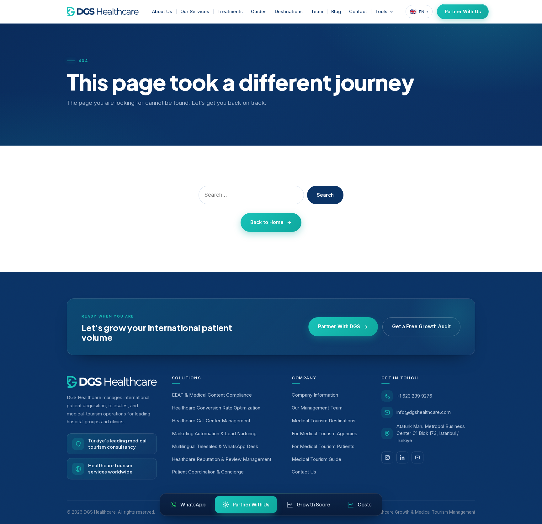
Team (317, 11)
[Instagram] (387, 457)
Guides (259, 11)
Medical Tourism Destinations (323, 421)
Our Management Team (317, 408)
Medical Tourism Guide (316, 459)
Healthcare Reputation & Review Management (221, 459)
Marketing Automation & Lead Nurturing (214, 433)
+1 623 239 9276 (414, 396)
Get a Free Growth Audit (421, 326)
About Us (162, 11)
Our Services (194, 11)
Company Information (315, 395)
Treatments (230, 11)
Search (325, 195)
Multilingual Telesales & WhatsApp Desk (215, 446)
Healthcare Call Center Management (211, 421)
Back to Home (267, 222)
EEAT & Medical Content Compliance (212, 395)
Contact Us (304, 472)
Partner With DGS (339, 326)
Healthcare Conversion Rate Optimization (216, 408)
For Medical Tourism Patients (323, 446)
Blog (336, 11)
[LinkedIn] (402, 457)
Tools (381, 11)
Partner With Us (463, 11)
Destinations (289, 11)
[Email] (417, 457)
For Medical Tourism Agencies (324, 433)
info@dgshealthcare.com (423, 412)
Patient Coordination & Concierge (208, 472)
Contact (358, 11)
